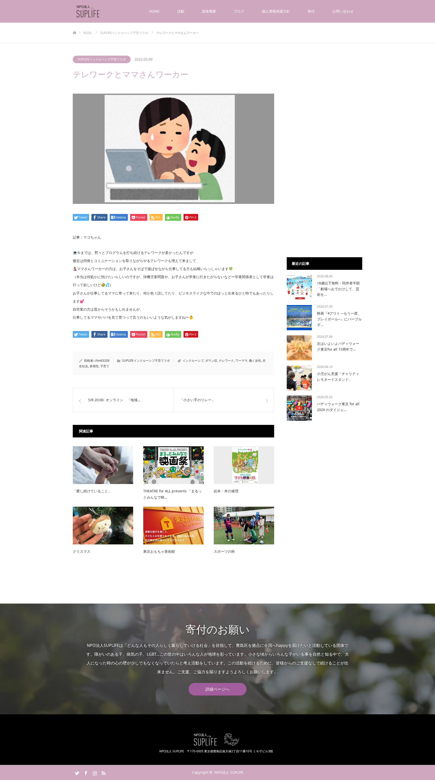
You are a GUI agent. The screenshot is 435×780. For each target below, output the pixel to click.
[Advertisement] (324, 169)
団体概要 (209, 11)
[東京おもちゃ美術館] (173, 525)
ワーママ (241, 360)
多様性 (94, 366)
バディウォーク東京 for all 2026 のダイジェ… (338, 406)
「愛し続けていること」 (92, 491)
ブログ (239, 11)
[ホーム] (74, 24)
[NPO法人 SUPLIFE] (100, 11)
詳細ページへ (217, 689)
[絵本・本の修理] (244, 465)
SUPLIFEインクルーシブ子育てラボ (102, 59)
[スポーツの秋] (244, 525)
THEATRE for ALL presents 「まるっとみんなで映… (172, 494)
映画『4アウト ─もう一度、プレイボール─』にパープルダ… (339, 319)
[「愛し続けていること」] (103, 465)
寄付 (311, 11)
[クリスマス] (103, 525)
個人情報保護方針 (276, 11)
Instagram (94, 772)
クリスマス (81, 551)
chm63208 (102, 360)
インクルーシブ (193, 360)
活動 (180, 11)
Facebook (85, 772)
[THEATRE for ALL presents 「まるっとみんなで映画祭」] (173, 465)
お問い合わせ (342, 11)
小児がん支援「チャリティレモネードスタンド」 (338, 376)
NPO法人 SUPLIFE (228, 772)
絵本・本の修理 (226, 491)
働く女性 (255, 360)
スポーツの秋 (224, 551)
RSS (103, 772)
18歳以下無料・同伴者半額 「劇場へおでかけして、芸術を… (338, 289)
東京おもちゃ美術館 (159, 551)
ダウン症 (211, 360)
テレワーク (226, 360)
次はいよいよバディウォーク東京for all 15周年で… (338, 346)
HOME (154, 11)
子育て (104, 366)
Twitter (76, 772)
